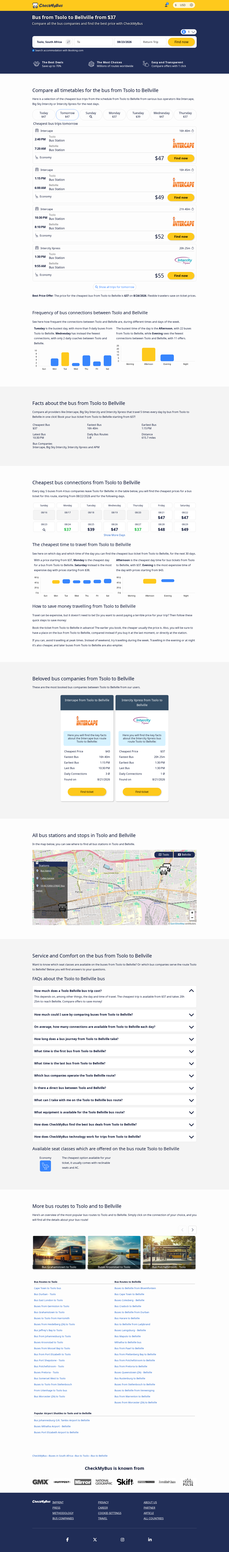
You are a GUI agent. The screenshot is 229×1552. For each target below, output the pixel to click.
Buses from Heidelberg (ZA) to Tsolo (54, 1324)
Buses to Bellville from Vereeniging (134, 1390)
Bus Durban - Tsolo (45, 1294)
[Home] (47, 6)
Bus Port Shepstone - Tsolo (49, 1360)
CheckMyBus (39, 1455)
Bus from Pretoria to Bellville (130, 1366)
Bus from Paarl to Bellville (129, 1348)
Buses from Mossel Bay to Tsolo (52, 1348)
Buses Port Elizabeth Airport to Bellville (56, 1432)
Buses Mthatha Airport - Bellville (52, 1426)
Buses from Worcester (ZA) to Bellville (135, 1402)
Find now (181, 158)
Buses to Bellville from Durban (131, 1312)
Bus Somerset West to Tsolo (50, 1378)
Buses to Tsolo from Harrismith (52, 1318)
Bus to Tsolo (82, 1455)
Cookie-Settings (109, 1513)
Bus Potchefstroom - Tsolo (49, 1366)
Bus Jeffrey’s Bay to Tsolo (48, 1330)
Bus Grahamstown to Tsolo (49, 1312)
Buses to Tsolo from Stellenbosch (53, 1384)
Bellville (186, 854)
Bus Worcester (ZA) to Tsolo (49, 1396)
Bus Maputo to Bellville (127, 1336)
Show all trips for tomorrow (116, 287)
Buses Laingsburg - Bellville (130, 1330)
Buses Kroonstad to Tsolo (48, 1342)
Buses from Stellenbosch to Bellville (134, 1384)
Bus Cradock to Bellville (127, 1306)
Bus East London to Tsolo (48, 1300)
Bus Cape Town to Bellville (129, 1294)
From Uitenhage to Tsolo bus (50, 1390)
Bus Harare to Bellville (127, 1318)
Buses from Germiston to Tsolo (51, 1306)
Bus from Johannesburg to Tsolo (52, 1336)
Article (149, 1513)
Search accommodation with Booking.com (59, 50)
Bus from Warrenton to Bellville (132, 1396)
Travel (102, 1518)
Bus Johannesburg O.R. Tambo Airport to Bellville (62, 1420)
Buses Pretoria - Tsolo (46, 1372)
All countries (154, 1518)
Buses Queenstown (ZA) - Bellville (133, 1372)
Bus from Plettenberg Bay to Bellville (135, 1354)
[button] (163, 871)
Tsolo (165, 854)
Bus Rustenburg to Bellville (129, 1378)
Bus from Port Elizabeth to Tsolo (52, 1354)
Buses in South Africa (61, 1455)
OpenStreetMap (177, 923)
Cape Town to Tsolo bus (47, 1288)
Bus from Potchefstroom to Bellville (134, 1360)
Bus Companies (63, 1518)
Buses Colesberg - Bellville (129, 1300)
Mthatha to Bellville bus (127, 1342)
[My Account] (166, 5)
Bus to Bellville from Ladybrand (132, 1324)
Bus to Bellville (99, 1455)
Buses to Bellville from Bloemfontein (135, 1288)
